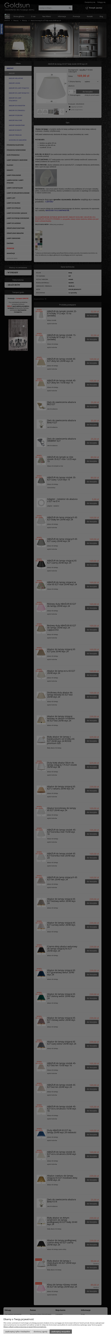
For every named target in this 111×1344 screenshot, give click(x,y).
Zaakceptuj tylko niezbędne (17, 1331)
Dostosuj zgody (40, 1331)
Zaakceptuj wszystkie (60, 1331)
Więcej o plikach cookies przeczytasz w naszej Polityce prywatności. (24, 1327)
